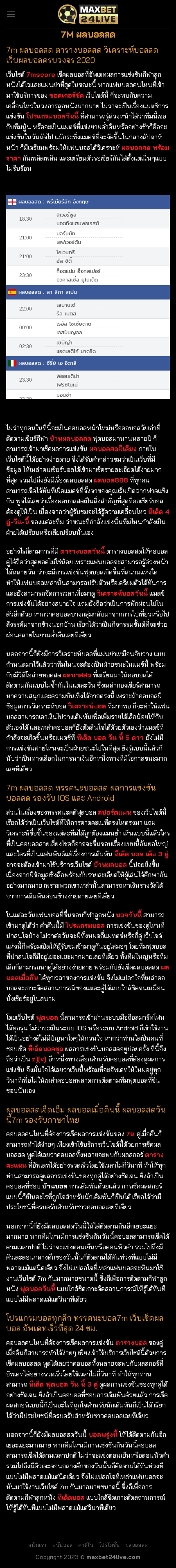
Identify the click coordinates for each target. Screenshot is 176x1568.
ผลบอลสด (136, 1545)
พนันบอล (62, 1545)
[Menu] (11, 14)
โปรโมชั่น (109, 1545)
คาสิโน (85, 1545)
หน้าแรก (37, 1545)
